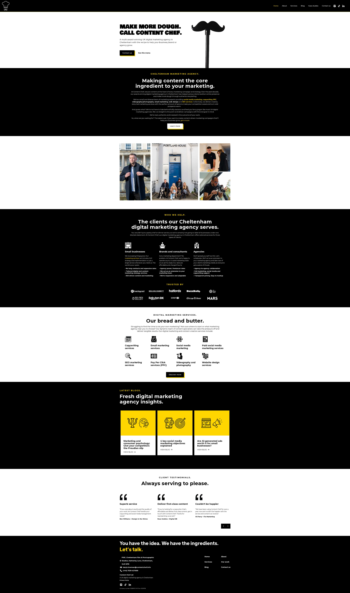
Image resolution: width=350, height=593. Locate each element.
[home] (5, 6)
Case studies (313, 6)
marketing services (132, 258)
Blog (303, 6)
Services (293, 6)
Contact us (326, 6)
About (284, 6)
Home (275, 6)
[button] (223, 526)
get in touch (185, 120)
